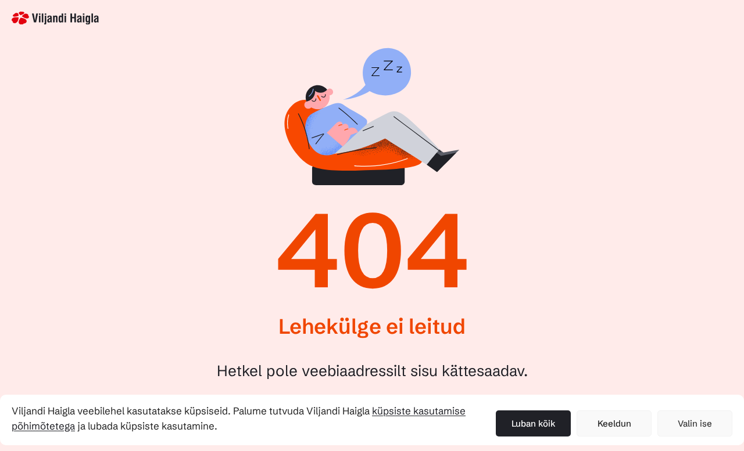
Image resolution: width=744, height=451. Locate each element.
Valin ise (695, 423)
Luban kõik (534, 423)
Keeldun (614, 423)
